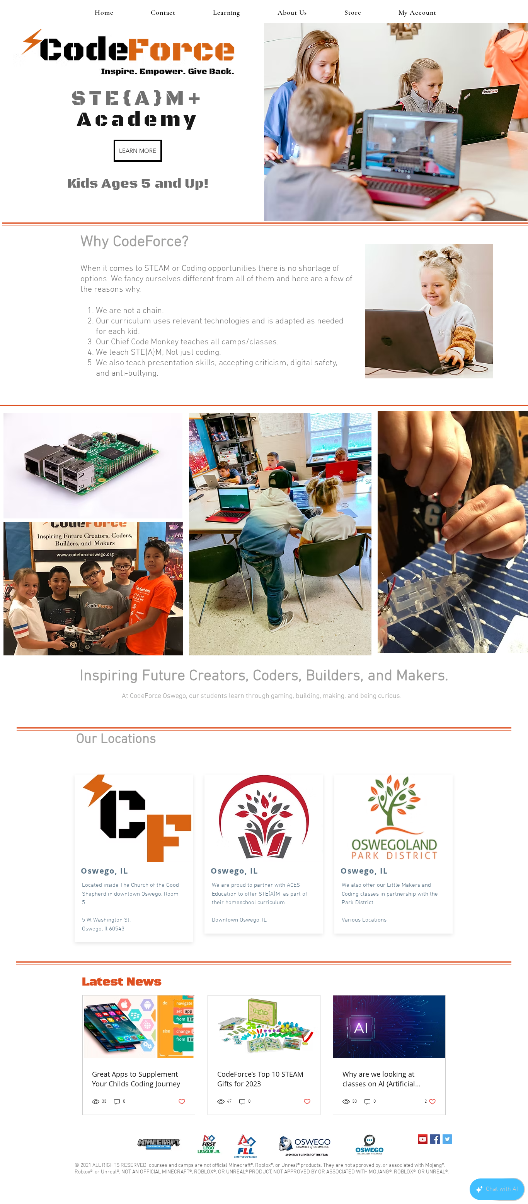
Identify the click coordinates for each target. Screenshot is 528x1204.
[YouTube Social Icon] (423, 1139)
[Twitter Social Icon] (447, 1139)
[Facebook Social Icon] (435, 1139)
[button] (226, 12)
